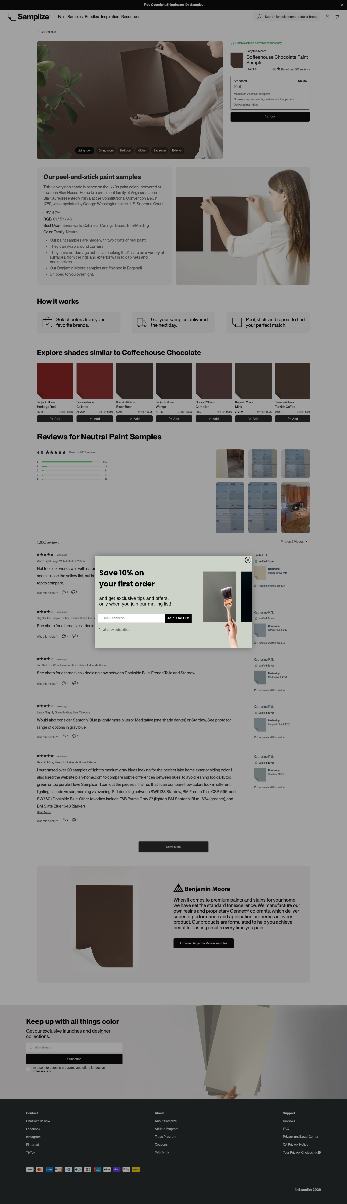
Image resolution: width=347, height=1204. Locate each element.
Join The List (178, 618)
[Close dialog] (248, 560)
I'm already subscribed (114, 629)
